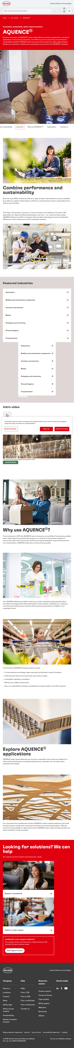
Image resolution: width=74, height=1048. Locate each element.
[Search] (6, 11)
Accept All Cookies (62, 429)
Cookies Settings (10, 462)
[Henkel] (8, 970)
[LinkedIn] (57, 988)
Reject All (46, 429)
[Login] (64, 8)
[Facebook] (61, 988)
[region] (37, 426)
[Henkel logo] (6, 3)
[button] (37, 439)
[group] (37, 370)
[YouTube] (65, 988)
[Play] (7, 415)
